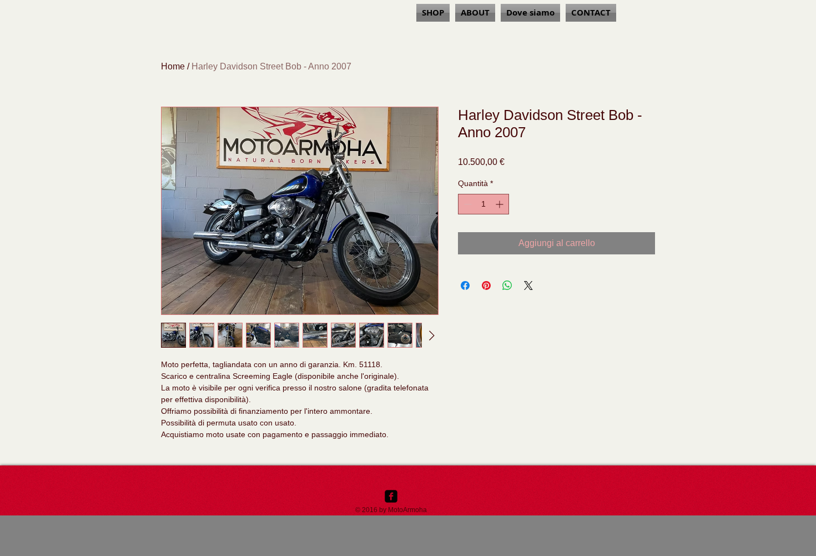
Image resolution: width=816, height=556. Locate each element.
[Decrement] (467, 204)
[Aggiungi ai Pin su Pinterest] (486, 285)
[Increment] (500, 204)
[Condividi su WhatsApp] (507, 285)
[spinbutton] (483, 204)
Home (173, 66)
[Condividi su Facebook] (465, 285)
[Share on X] (528, 285)
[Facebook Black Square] (391, 496)
